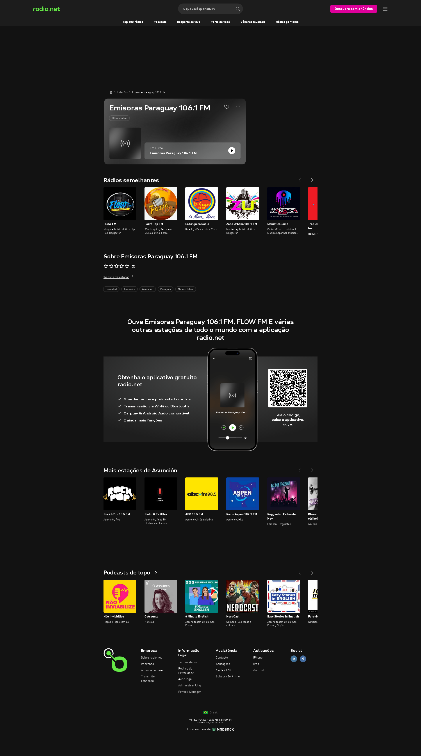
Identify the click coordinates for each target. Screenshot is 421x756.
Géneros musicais (253, 21)
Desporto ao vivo (188, 21)
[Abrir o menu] (385, 8)
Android (258, 670)
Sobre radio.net (151, 657)
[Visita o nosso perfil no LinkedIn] (294, 659)
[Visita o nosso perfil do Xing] (303, 659)
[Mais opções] (238, 107)
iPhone (257, 657)
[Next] (312, 178)
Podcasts (160, 21)
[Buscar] (237, 8)
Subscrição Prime (228, 676)
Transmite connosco (148, 678)
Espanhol (111, 289)
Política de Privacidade (186, 671)
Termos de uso (188, 662)
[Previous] (299, 178)
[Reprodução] (231, 150)
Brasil (213, 712)
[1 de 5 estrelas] (106, 266)
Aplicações (223, 664)
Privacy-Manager (189, 691)
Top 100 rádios (133, 21)
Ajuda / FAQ (223, 670)
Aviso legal (185, 679)
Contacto (222, 657)
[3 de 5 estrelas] (116, 266)
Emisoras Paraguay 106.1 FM (173, 153)
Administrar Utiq (189, 685)
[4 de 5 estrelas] (121, 266)
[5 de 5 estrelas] (127, 266)
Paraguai (165, 289)
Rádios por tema (287, 21)
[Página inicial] (111, 92)
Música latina (119, 118)
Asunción (129, 289)
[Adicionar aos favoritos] (226, 106)
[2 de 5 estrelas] (111, 266)
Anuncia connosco (153, 670)
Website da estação (116, 277)
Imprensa (147, 664)
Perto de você (220, 21)
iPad (256, 664)
